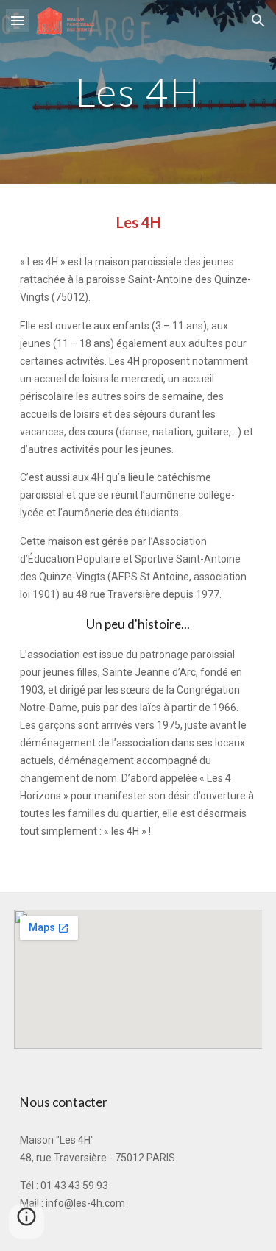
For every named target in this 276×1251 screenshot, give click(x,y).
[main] (138, 91)
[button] (17, 20)
